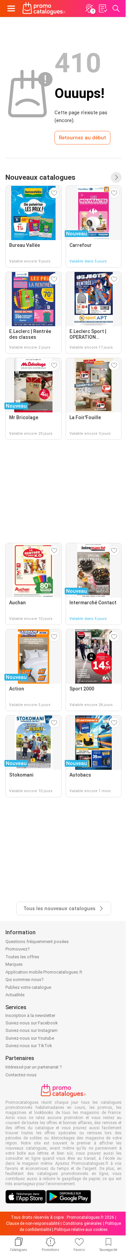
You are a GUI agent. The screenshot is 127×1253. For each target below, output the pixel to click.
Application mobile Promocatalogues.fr (43, 972)
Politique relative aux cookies (81, 1229)
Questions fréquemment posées (37, 941)
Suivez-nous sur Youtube (29, 1038)
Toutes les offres (22, 956)
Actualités (15, 994)
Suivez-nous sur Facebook (31, 1022)
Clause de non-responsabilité (33, 1223)
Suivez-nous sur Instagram (31, 1030)
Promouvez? (17, 949)
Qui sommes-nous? (24, 979)
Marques (14, 964)
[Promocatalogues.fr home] (44, 8)
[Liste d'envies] (102, 8)
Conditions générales (82, 1223)
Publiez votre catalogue (28, 987)
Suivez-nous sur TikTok (28, 1045)
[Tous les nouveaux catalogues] (116, 177)
